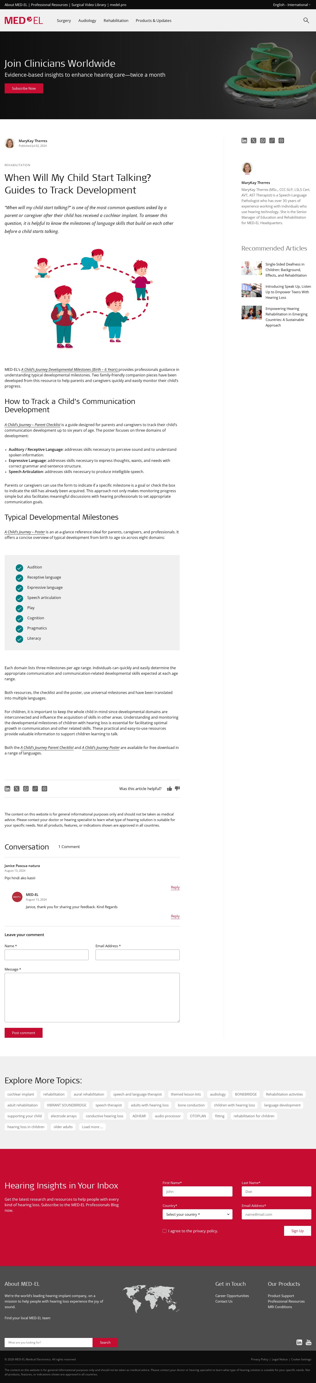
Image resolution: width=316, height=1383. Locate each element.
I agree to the (193, 1230)
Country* (170, 1205)
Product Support (281, 1295)
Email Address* (254, 1205)
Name (11, 945)
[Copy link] (35, 788)
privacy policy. (205, 1230)
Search (105, 1342)
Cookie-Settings (301, 1359)
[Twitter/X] (16, 788)
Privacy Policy (259, 1359)
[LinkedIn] (7, 788)
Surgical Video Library (88, 4)
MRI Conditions (280, 1306)
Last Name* (251, 1182)
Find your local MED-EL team (27, 1318)
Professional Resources (49, 4)
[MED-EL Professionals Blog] (24, 20)
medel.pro (118, 4)
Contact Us (223, 1301)
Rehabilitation (17, 165)
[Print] (44, 788)
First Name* (172, 1182)
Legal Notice (280, 1359)
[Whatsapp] (26, 788)
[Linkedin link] (299, 1342)
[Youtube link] (308, 1342)
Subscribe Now (24, 88)
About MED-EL (16, 4)
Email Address (108, 945)
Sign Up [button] (297, 1230)
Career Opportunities (232, 1295)
